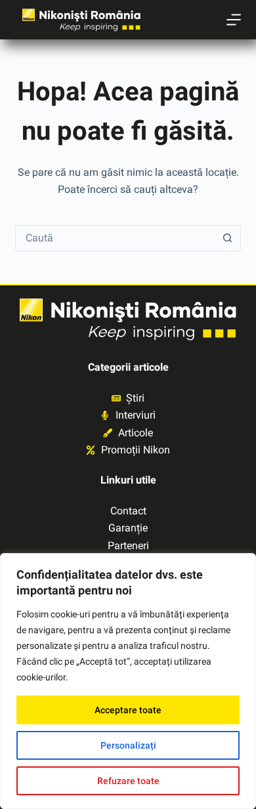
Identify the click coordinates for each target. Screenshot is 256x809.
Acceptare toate (128, 710)
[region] (128, 681)
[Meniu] (233, 19)
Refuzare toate (128, 781)
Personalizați (128, 745)
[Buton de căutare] (227, 238)
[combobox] (115, 238)
